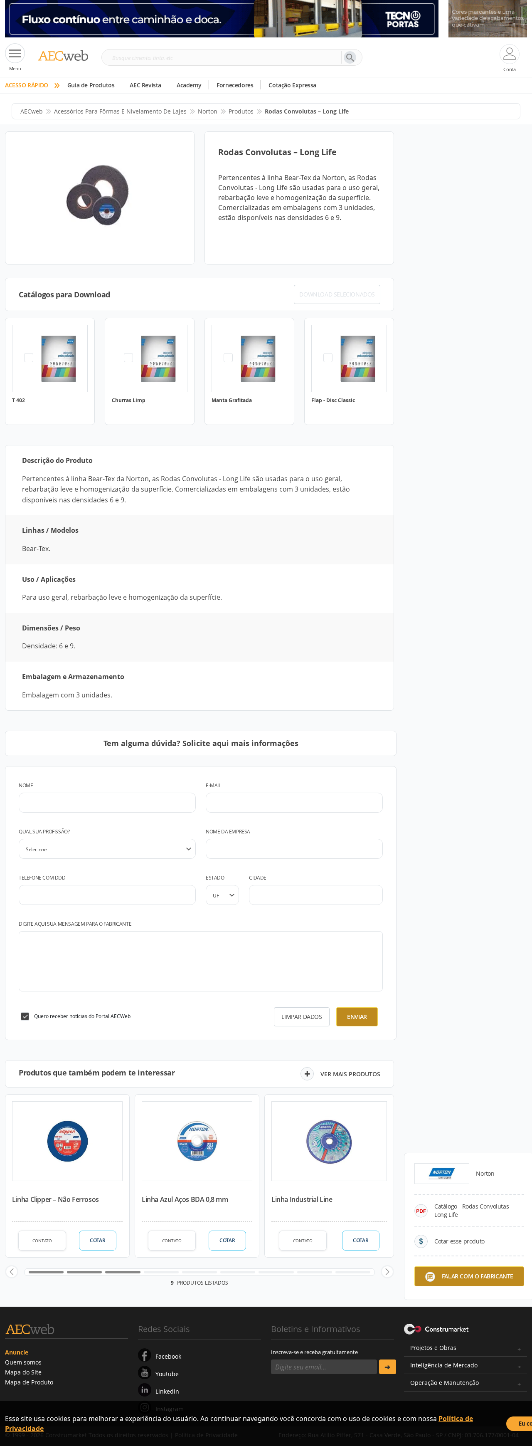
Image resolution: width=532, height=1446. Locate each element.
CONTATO (42, 1240)
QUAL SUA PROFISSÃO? (44, 831)
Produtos (241, 111)
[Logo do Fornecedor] (442, 1173)
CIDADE (257, 877)
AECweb (31, 111)
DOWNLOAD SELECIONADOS (337, 294)
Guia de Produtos (91, 85)
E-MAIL (213, 785)
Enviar (357, 1017)
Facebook (168, 1356)
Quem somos (23, 1362)
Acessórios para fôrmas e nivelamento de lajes (120, 111)
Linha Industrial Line (301, 1199)
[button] (11, 1271)
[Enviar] (387, 1366)
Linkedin (167, 1391)
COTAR (97, 1240)
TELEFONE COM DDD (42, 877)
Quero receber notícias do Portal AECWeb (82, 1016)
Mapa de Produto (29, 1382)
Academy (189, 85)
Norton (207, 111)
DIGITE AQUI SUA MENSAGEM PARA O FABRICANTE (75, 923)
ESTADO (215, 877)
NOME (26, 785)
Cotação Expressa (292, 85)
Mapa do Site (23, 1372)
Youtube (167, 1374)
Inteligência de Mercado (444, 1365)
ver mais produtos (350, 1074)
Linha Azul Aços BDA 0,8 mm (185, 1199)
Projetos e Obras (433, 1348)
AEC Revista (145, 85)
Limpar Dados (301, 1017)
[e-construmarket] (436, 1328)
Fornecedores (235, 85)
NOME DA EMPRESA (228, 831)
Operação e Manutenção (444, 1383)
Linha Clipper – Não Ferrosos (55, 1199)
